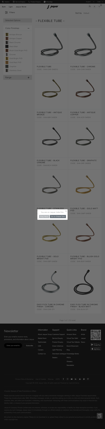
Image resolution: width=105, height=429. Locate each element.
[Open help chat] (100, 416)
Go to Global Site (58, 216)
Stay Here (44, 216)
